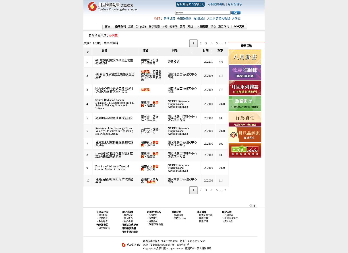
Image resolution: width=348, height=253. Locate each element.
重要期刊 (223, 26)
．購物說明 (202, 218)
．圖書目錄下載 (204, 215)
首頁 (107, 26)
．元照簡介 (227, 215)
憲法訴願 (169, 18)
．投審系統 (152, 221)
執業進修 (103, 221)
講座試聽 (103, 215)
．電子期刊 (152, 218)
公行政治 (141, 26)
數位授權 (128, 215)
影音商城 (103, 218)
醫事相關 (154, 26)
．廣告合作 (227, 221)
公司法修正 (184, 18)
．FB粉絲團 (177, 215)
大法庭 (236, 18)
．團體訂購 (202, 221)
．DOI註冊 (152, 215)
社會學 (173, 26)
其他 (190, 26)
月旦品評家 (235, 4)
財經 (164, 26)
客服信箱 (181, 245)
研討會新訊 (104, 228)
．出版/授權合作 (230, 218)
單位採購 (128, 221)
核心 (213, 26)
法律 (131, 26)
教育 (182, 26)
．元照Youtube (179, 218)
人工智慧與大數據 (218, 18)
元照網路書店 (216, 4)
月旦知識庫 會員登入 (190, 4)
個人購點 (128, 218)
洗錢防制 (199, 18)
